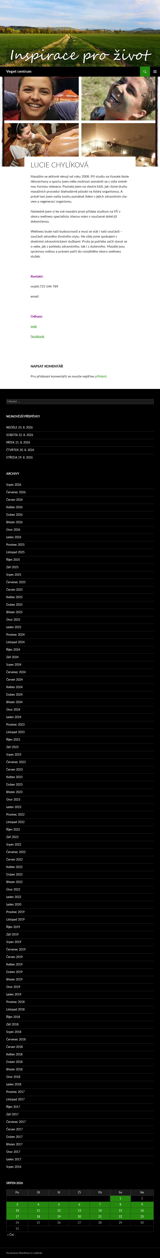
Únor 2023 (13, 799)
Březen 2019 (14, 979)
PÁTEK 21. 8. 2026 (18, 442)
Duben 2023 (14, 784)
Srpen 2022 (13, 844)
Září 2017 (12, 1114)
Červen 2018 (14, 1047)
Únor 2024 (13, 709)
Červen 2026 (14, 499)
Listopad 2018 (15, 1009)
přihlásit (101, 376)
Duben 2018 (14, 1062)
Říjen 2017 (13, 1107)
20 (79, 1216)
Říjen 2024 (13, 649)
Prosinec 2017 (15, 1092)
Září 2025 (12, 567)
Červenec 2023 (16, 762)
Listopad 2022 (15, 822)
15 (120, 1210)
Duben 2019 (14, 972)
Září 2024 (12, 657)
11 (38, 1210)
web (34, 326)
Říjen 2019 (13, 927)
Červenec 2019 (16, 949)
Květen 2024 (14, 687)
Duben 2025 (14, 604)
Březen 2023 (14, 792)
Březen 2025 (14, 612)
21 (100, 1216)
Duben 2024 (14, 694)
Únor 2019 (13, 987)
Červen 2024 (14, 679)
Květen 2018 (14, 1054)
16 (142, 1210)
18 (38, 1216)
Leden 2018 (13, 1084)
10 (17, 1210)
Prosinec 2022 (15, 814)
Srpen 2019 (13, 942)
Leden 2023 (13, 807)
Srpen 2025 (13, 574)
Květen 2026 (14, 507)
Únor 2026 (13, 529)
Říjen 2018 (13, 1017)
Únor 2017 (13, 1152)
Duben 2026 (14, 514)
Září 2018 (12, 1024)
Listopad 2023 (15, 732)
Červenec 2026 (16, 492)
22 (120, 1216)
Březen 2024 (14, 702)
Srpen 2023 (13, 754)
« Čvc (10, 1234)
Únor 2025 (13, 619)
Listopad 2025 (15, 552)
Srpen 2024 (13, 664)
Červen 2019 (14, 957)
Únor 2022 (13, 889)
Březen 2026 (14, 522)
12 (59, 1210)
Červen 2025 (14, 589)
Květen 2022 (14, 867)
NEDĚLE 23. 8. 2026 (19, 427)
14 (100, 1210)
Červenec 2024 (16, 672)
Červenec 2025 (16, 582)
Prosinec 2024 (15, 634)
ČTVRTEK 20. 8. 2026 (20, 450)
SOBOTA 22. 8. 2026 (19, 435)
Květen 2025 (14, 597)
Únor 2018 (13, 1077)
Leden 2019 (13, 994)
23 (142, 1216)
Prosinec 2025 (15, 544)
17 (17, 1216)
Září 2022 (12, 837)
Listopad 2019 (15, 919)
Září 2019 (12, 934)
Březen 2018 (14, 1069)
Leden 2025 (13, 627)
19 (59, 1216)
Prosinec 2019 (15, 912)
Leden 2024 (13, 717)
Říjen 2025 (13, 559)
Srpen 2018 (13, 1032)
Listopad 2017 (15, 1099)
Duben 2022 (14, 874)
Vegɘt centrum (18, 71)
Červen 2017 (14, 1129)
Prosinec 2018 (15, 1002)
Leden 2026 (13, 537)
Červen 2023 (14, 769)
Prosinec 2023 (15, 724)
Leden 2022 (13, 897)
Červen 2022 (14, 859)
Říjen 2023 (13, 739)
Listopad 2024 (15, 642)
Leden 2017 (13, 1159)
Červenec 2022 (16, 852)
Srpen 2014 (13, 1167)
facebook (38, 336)
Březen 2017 (14, 1144)
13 (79, 1210)
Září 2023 (12, 747)
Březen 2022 (14, 882)
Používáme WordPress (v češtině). (24, 1253)
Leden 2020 (13, 904)
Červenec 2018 (16, 1039)
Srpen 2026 (13, 484)
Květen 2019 (14, 964)
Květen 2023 (14, 777)
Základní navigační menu (155, 72)
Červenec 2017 (16, 1122)
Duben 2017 (14, 1137)
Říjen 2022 (13, 829)
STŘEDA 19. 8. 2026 (19, 457)
